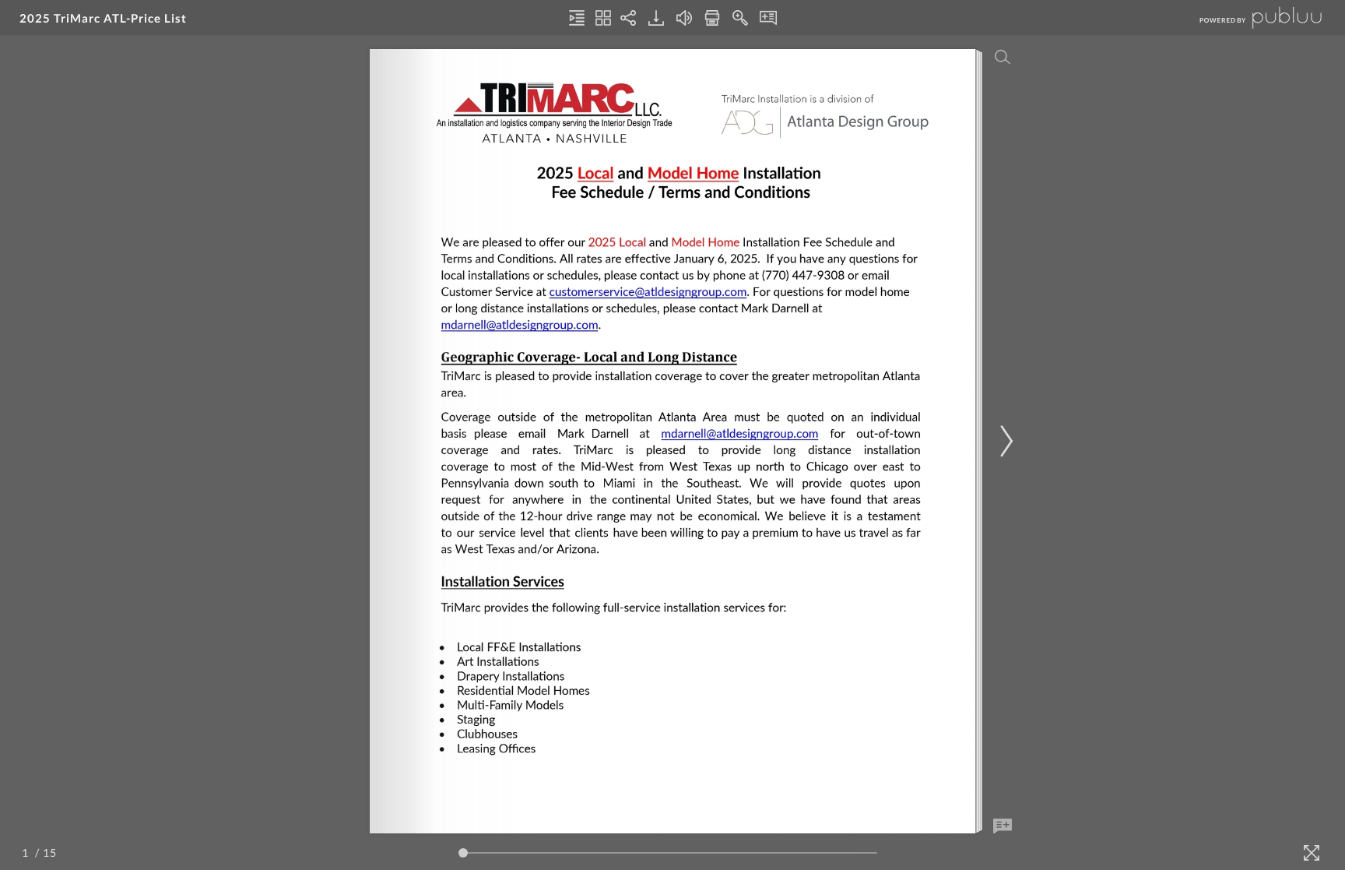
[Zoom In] (740, 18)
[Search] (1002, 57)
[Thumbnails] (603, 18)
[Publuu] (1248, 17)
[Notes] (768, 18)
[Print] (712, 18)
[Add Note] (1002, 826)
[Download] (656, 18)
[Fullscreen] (1311, 853)
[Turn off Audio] (684, 18)
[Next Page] (1004, 441)
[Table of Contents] (577, 18)
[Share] (628, 18)
